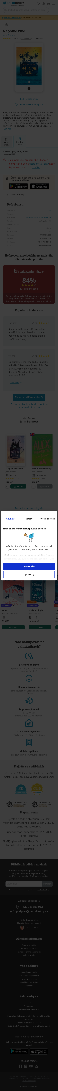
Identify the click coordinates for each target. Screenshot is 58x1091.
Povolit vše (29, 566)
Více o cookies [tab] (47, 519)
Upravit (27, 574)
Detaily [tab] (28, 519)
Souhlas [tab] (10, 519)
